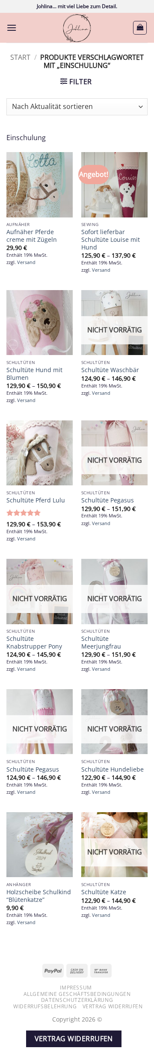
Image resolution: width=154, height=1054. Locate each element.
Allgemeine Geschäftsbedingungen (77, 994)
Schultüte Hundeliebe (112, 769)
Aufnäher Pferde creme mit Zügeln (31, 235)
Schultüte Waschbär (110, 370)
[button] (11, 27)
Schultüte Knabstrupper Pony (34, 642)
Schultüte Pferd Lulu (35, 500)
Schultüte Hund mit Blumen (34, 373)
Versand (26, 262)
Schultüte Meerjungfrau (101, 642)
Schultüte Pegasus (107, 500)
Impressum (76, 987)
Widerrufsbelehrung (45, 1006)
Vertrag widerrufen (113, 1006)
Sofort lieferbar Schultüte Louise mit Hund (110, 239)
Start (20, 57)
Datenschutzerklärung (77, 1000)
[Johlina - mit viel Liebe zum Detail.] (77, 28)
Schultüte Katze (103, 892)
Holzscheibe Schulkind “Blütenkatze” (38, 895)
